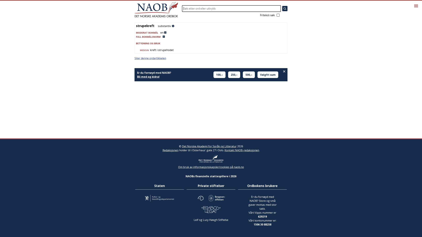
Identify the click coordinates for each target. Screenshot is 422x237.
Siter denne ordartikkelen (150, 58)
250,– (234, 75)
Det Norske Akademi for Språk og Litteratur (209, 146)
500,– (248, 75)
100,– (219, 75)
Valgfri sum (268, 75)
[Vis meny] (416, 6)
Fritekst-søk (267, 15)
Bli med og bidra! (148, 77)
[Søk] (284, 8)
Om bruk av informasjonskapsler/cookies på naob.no (211, 167)
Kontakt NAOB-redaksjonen (242, 150)
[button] (211, 33)
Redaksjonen (171, 150)
